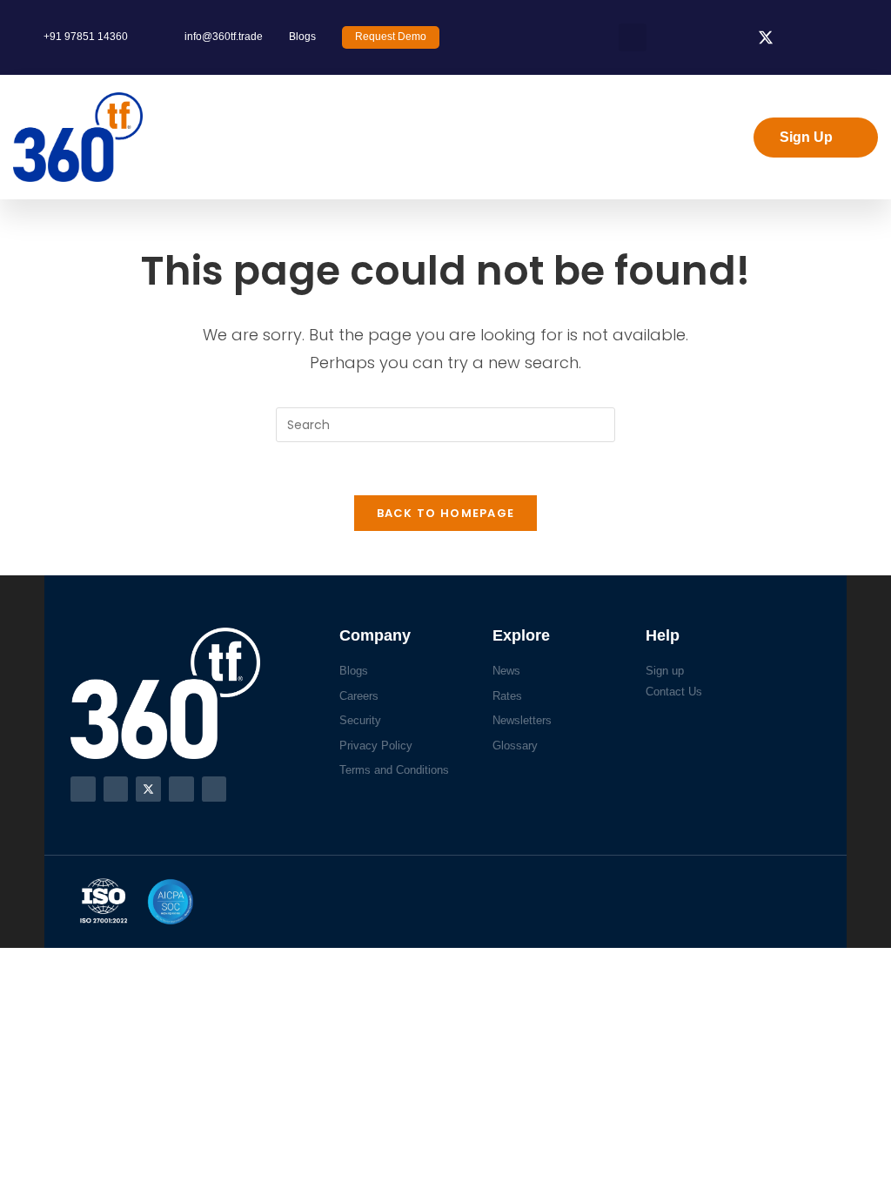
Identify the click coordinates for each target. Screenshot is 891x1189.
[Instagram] (116, 789)
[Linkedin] (181, 789)
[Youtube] (214, 789)
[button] (632, 37)
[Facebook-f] (83, 789)
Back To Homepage (446, 513)
